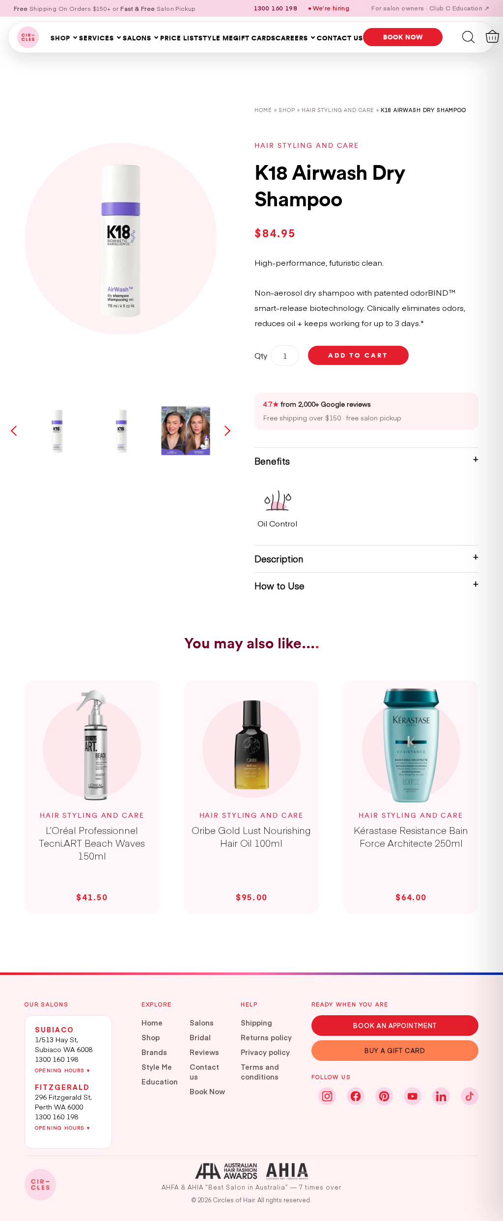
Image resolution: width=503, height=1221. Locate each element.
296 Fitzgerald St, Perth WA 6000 (63, 1101)
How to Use (279, 586)
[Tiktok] (469, 1096)
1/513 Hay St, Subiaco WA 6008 (63, 1044)
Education (159, 1081)
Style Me (215, 38)
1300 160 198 (56, 1059)
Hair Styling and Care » (341, 109)
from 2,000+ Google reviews (317, 404)
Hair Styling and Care (306, 145)
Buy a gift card (394, 1050)
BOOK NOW (403, 37)
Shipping (256, 1022)
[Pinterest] (384, 1096)
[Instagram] (327, 1096)
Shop (60, 38)
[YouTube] (412, 1096)
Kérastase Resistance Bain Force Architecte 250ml (411, 836)
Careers (292, 38)
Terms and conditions (260, 1072)
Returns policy (266, 1037)
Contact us (204, 1072)
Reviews (204, 1052)
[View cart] (492, 36)
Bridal (200, 1037)
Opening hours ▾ (62, 1070)
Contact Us (340, 38)
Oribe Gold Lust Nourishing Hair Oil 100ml (251, 836)
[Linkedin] (441, 1096)
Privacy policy (265, 1052)
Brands (154, 1052)
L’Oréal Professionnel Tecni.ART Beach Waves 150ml (92, 843)
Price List (179, 38)
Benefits (272, 461)
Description (279, 559)
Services (96, 38)
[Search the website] (468, 36)
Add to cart (358, 355)
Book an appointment (395, 1025)
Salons (137, 38)
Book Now (207, 1091)
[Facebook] (355, 1096)
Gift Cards (254, 38)
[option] (121, 238)
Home (263, 109)
